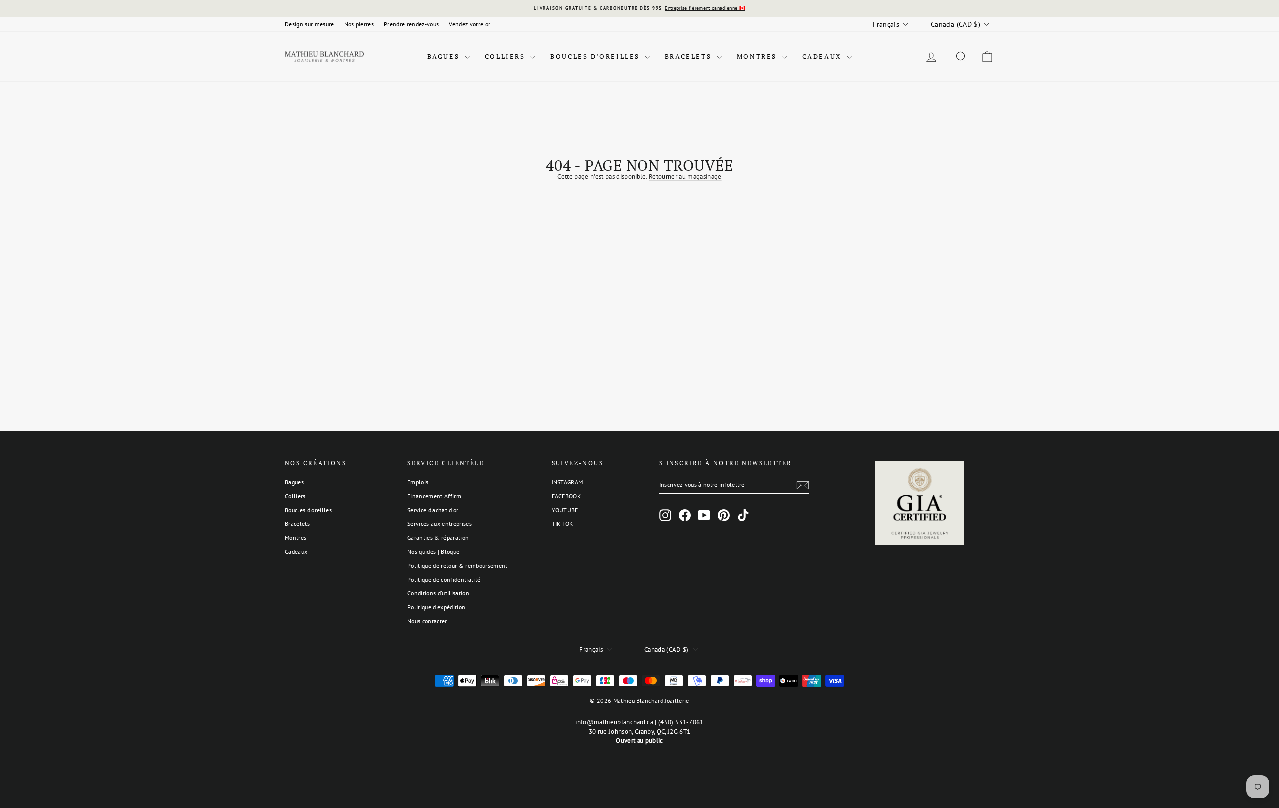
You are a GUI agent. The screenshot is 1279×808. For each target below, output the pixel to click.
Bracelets (689, 56)
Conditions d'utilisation (438, 593)
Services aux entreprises (439, 523)
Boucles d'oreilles (596, 56)
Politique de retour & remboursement (457, 565)
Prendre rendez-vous (411, 24)
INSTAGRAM (567, 482)
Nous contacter (427, 621)
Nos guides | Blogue (433, 551)
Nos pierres (359, 24)
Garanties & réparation (438, 537)
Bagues (444, 56)
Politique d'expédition (436, 607)
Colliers (506, 56)
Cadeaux (823, 56)
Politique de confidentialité (443, 579)
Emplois (417, 482)
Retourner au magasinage (685, 176)
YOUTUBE (565, 510)
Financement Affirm (434, 496)
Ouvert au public (639, 740)
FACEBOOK (566, 496)
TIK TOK (562, 523)
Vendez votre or (469, 24)
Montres (758, 56)
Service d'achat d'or (433, 510)
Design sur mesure (309, 24)
